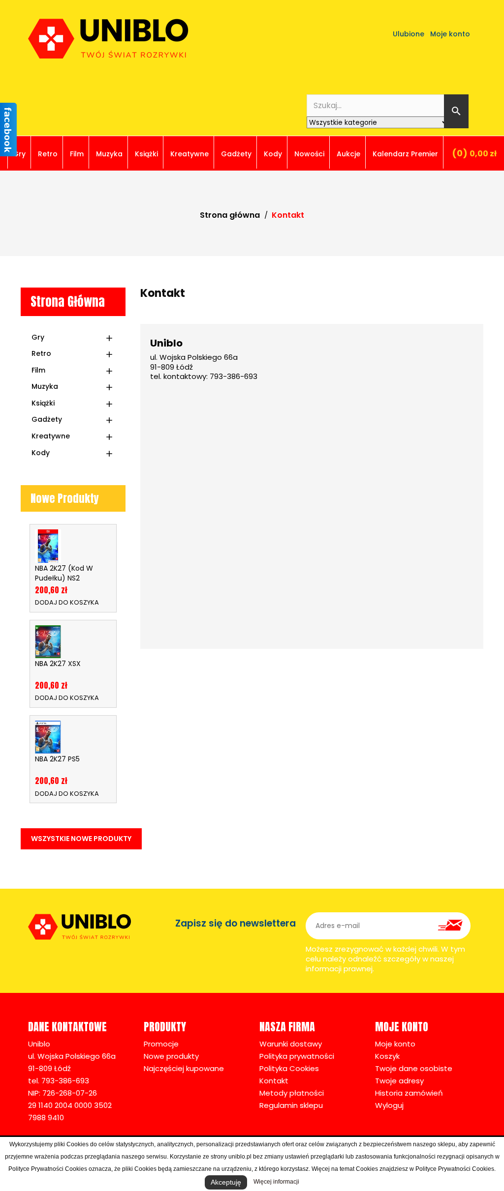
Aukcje (348, 154)
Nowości (309, 154)
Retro (48, 154)
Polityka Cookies (289, 1068)
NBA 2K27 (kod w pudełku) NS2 (64, 573)
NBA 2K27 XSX (58, 663)
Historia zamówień (409, 1093)
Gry (19, 154)
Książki (146, 154)
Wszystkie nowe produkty (81, 838)
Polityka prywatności (296, 1056)
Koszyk (387, 1056)
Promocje (161, 1044)
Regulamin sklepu (291, 1105)
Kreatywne (189, 154)
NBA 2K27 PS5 (57, 759)
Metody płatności (291, 1093)
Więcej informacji (276, 1181)
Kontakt (273, 1080)
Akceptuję (226, 1182)
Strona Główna (68, 301)
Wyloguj (389, 1105)
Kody (273, 154)
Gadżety (236, 154)
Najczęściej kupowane (184, 1068)
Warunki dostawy (290, 1044)
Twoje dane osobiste (413, 1068)
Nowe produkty (171, 1056)
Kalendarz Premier (405, 154)
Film (77, 154)
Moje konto (395, 1044)
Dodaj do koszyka (67, 602)
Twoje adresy (399, 1080)
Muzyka (109, 154)
